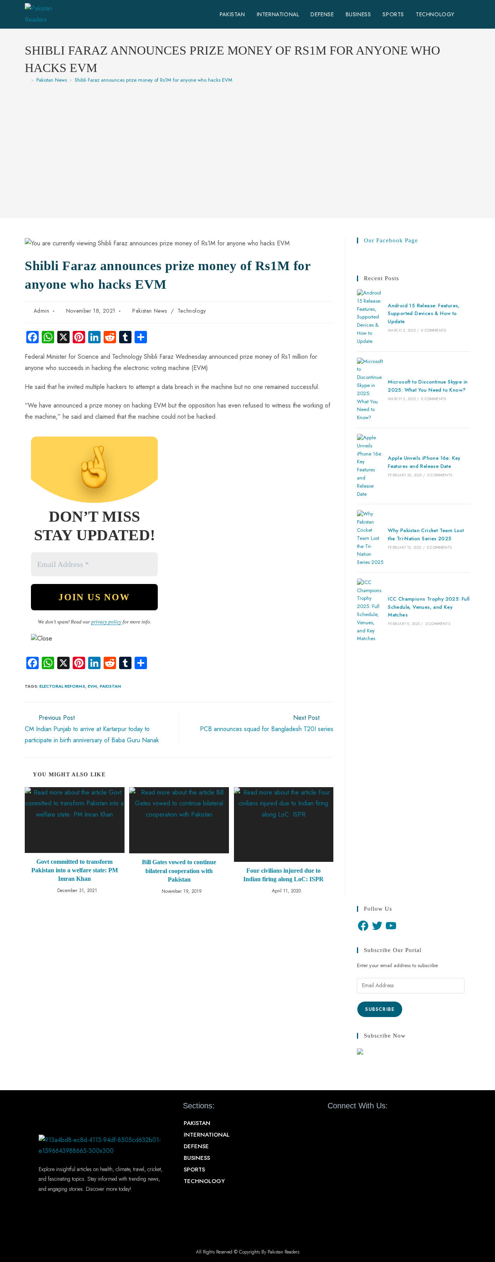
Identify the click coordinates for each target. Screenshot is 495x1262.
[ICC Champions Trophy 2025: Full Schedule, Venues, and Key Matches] (370, 611)
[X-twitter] (347, 1123)
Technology (192, 311)
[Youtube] (361, 1123)
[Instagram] (375, 1123)
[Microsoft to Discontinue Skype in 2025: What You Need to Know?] (370, 390)
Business (197, 1158)
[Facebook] (363, 926)
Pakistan (110, 686)
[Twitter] (377, 926)
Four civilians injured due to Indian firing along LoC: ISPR (283, 874)
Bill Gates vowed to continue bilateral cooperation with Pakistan (179, 871)
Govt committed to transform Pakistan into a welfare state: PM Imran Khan (74, 870)
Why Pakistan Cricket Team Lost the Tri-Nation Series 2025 (426, 534)
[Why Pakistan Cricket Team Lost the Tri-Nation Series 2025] (370, 538)
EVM (92, 686)
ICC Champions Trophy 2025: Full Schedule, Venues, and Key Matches (428, 607)
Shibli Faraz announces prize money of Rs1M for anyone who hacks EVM (153, 80)
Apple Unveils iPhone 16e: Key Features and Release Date (424, 462)
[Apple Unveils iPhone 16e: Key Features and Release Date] (370, 466)
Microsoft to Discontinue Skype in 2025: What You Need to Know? (428, 386)
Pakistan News (149, 311)
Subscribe (379, 1009)
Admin (42, 311)
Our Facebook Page (391, 240)
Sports (194, 1169)
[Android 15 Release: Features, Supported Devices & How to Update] (370, 317)
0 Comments (433, 330)
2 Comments (437, 624)
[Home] (27, 80)
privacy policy (106, 622)
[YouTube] (391, 926)
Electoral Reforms (62, 686)
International (207, 1134)
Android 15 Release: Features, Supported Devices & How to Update (424, 313)
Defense (196, 1146)
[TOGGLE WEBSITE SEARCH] (468, 14)
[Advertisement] (247, 147)
